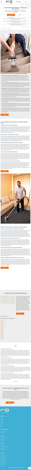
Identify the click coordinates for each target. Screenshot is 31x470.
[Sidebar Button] (1, 2)
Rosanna (2, 331)
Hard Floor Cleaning (3, 463)
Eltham (2, 320)
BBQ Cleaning (2, 443)
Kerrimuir (2, 337)
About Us (2, 419)
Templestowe (2, 329)
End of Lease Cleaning (4, 437)
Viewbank (2, 325)
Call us (21, 313)
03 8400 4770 (19, 1)
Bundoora (2, 327)
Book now (26, 1)
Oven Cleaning (3, 442)
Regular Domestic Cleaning (4, 446)
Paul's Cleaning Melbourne (19, 467)
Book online (20, 14)
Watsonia (2, 324)
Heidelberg (2, 333)
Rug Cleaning (2, 440)
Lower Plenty (2, 321)
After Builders (2, 448)
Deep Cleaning (2, 445)
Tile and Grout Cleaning (4, 462)
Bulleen (2, 332)
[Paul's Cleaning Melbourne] (9, 1)
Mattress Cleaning (3, 454)
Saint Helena (2, 326)
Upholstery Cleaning (3, 449)
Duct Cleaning (2, 465)
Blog (1, 425)
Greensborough (3, 323)
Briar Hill (2, 322)
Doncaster (2, 334)
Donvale (2, 336)
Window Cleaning (3, 456)
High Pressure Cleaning (4, 457)
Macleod (2, 330)
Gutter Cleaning (3, 459)
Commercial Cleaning (3, 460)
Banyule (2, 328)
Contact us (2, 422)
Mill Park (2, 335)
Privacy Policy (2, 432)
